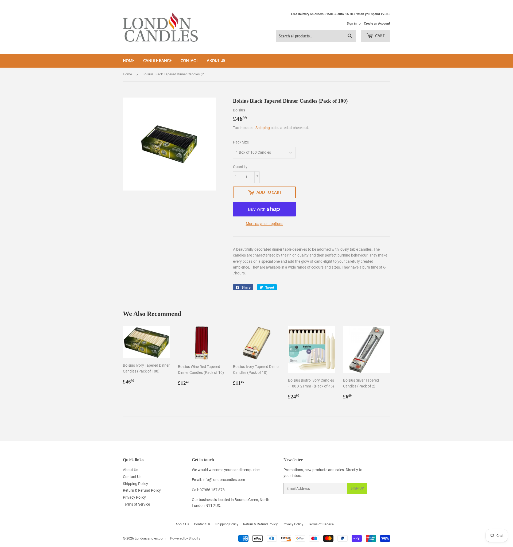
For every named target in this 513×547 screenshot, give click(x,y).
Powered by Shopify (185, 538)
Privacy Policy (134, 497)
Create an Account (377, 23)
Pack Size (241, 142)
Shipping (262, 128)
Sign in (352, 23)
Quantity (240, 167)
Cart (379, 35)
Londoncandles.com (150, 538)
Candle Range (157, 60)
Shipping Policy (135, 484)
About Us (216, 60)
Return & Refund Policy (142, 490)
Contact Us (132, 477)
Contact (189, 60)
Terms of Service (136, 504)
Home (128, 60)
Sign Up (357, 488)
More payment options (264, 224)
